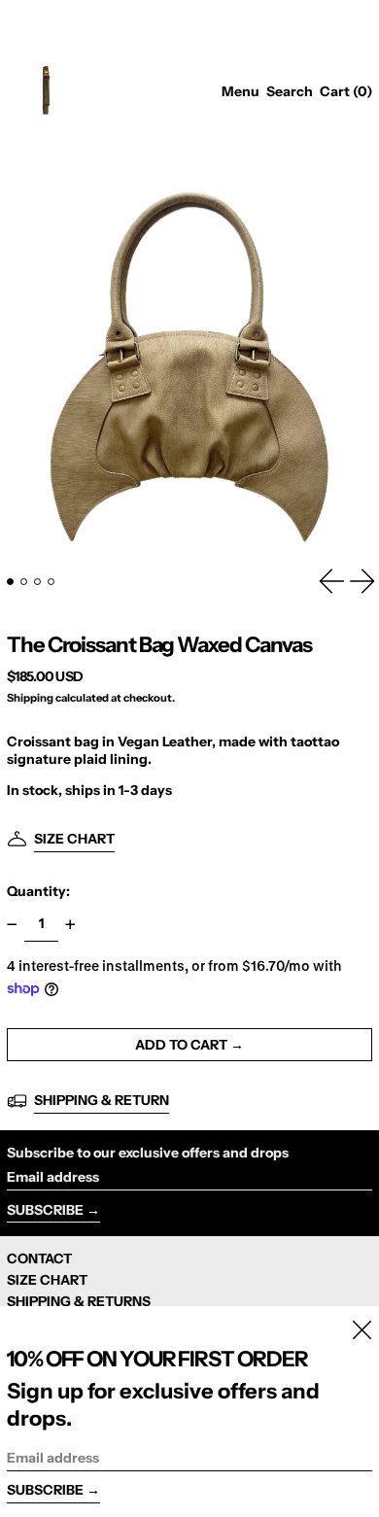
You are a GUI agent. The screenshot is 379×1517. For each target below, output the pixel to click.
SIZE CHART (47, 1280)
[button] (289, 91)
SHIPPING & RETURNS (79, 1301)
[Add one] (70, 925)
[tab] (10, 581)
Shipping (30, 698)
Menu (240, 91)
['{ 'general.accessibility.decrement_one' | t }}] (12, 925)
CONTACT (39, 1258)
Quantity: (38, 891)
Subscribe (45, 1210)
